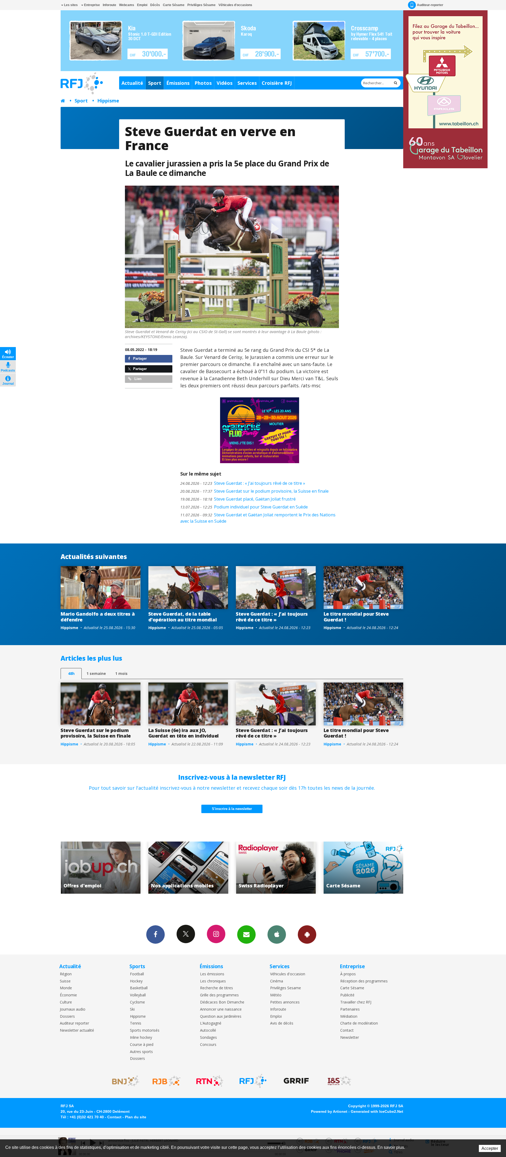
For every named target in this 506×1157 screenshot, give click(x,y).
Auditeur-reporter (430, 5)
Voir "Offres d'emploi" (346, 868)
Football (137, 974)
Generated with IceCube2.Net (377, 1111)
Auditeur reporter (74, 1023)
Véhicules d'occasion (287, 974)
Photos (203, 83)
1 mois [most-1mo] (121, 673)
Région (66, 974)
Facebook (155, 934)
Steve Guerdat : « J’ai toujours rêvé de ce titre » (242, 483)
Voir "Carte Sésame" (259, 868)
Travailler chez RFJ (355, 1002)
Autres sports (141, 1052)
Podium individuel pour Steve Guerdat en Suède (244, 507)
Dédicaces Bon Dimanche (222, 1002)
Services (247, 83)
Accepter (489, 1148)
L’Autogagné (210, 1023)
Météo (275, 995)
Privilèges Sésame (201, 5)
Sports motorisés (144, 1030)
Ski (132, 1009)
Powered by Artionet (329, 1111)
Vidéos (224, 83)
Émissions (177, 83)
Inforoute (109, 5)
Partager (139, 358)
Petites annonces (285, 1002)
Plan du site (135, 1117)
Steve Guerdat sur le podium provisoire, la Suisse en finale (254, 491)
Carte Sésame (173, 5)
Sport (154, 83)
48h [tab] (71, 673)
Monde (66, 988)
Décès (155, 5)
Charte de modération (359, 1023)
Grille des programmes (219, 995)
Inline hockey (141, 1037)
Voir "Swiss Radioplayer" (171, 868)
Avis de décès (281, 1023)
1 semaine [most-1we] (96, 673)
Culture (66, 1002)
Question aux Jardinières (220, 1016)
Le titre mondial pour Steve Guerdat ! (356, 617)
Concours (208, 1044)
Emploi (142, 5)
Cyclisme (137, 1002)
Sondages (208, 1037)
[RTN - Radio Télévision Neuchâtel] (210, 1081)
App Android (307, 934)
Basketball (139, 988)
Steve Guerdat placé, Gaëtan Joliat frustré (238, 499)
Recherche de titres (216, 988)
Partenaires (350, 1009)
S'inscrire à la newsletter (232, 809)
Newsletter (349, 1037)
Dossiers (67, 1016)
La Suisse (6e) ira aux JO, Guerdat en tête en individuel (183, 733)
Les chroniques (213, 981)
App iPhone (276, 934)
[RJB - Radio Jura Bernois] (166, 1081)
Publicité (347, 995)
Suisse (65, 981)
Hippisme (108, 100)
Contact (347, 1030)
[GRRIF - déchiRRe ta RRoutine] (296, 1081)
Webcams (126, 5)
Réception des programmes (364, 981)
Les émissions (212, 974)
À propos (348, 974)
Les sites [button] (70, 5)
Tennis (135, 1023)
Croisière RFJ (277, 83)
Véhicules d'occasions (235, 5)
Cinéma (276, 981)
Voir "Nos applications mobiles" (83, 868)
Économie (68, 995)
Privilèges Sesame (285, 988)
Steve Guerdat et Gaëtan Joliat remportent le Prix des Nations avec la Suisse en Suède (257, 518)
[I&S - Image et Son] (339, 1081)
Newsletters (246, 934)
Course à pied (141, 1044)
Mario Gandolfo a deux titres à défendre (98, 617)
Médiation (348, 1016)
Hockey (136, 981)
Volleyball (138, 995)
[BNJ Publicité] (123, 1081)
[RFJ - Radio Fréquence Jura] (253, 1081)
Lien (137, 379)
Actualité (132, 83)
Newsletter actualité (77, 1030)
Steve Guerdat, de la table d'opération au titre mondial (182, 617)
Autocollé (208, 1030)
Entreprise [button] (91, 5)
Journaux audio (72, 1009)
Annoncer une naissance (221, 1009)
